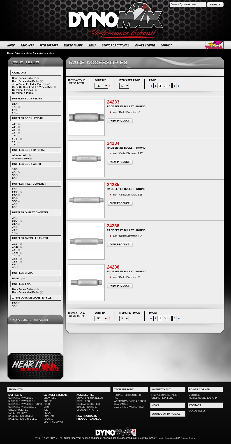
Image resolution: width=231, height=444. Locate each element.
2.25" (15, 192)
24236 (113, 225)
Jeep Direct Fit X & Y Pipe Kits (30, 84)
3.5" (14, 104)
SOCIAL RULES (197, 410)
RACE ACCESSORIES (88, 404)
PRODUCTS (27, 45)
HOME (11, 45)
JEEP (46, 410)
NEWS (92, 45)
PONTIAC (49, 416)
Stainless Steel (21, 158)
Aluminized (19, 155)
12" (14, 123)
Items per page (129, 80)
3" (13, 198)
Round (16, 278)
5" (13, 109)
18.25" (15, 252)
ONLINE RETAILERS (162, 398)
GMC (46, 407)
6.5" (14, 141)
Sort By (100, 80)
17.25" (15, 246)
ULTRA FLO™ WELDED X (21, 401)
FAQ (116, 398)
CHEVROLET (51, 398)
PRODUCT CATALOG (89, 418)
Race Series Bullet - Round (126, 106)
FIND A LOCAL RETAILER (164, 395)
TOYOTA (48, 419)
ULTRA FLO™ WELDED (20, 398)
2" (13, 189)
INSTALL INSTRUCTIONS (127, 395)
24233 (113, 101)
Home (10, 53)
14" (14, 126)
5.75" (15, 138)
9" (13, 267)
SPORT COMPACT (53, 422)
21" (14, 255)
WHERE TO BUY (73, 45)
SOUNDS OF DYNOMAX (115, 45)
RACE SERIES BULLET (20, 416)
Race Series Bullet (23, 78)
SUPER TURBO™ (17, 413)
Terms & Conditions (165, 438)
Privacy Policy (188, 438)
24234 (113, 143)
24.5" (15, 261)
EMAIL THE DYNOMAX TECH (129, 407)
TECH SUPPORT (49, 45)
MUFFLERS (15, 394)
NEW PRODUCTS (86, 415)
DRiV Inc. (54, 438)
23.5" (15, 258)
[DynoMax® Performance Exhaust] (115, 3)
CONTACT (166, 45)
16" (14, 129)
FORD (47, 404)
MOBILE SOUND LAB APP (203, 398)
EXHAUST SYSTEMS (55, 394)
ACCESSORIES (85, 394)
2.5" (14, 195)
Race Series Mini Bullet (25, 81)
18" (14, 132)
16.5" (15, 243)
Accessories (23, 53)
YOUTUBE (194, 395)
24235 (113, 184)
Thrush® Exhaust (214, 45)
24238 (113, 267)
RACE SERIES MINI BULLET (23, 419)
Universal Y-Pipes (22, 93)
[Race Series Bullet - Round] (86, 117)
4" (13, 107)
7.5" (14, 144)
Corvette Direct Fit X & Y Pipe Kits (32, 87)
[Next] (179, 85)
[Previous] (151, 85)
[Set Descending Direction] (109, 85)
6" (13, 112)
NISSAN (48, 413)
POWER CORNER (145, 45)
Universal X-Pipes (22, 90)
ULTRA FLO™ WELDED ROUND (25, 404)
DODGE (48, 401)
